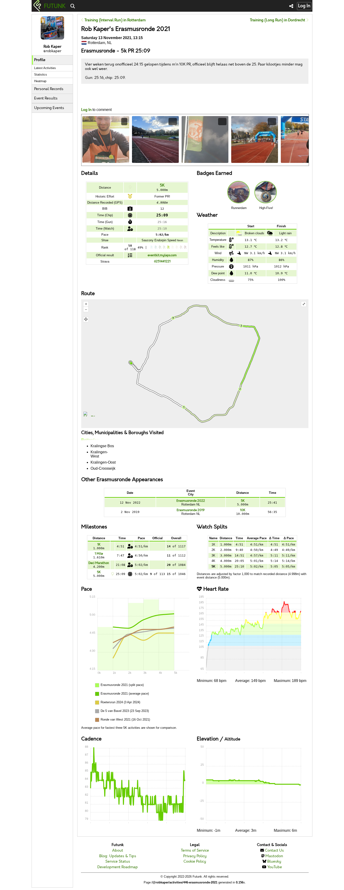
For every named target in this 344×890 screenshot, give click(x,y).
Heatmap (40, 81)
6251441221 (162, 261)
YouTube (274, 867)
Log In (304, 6)
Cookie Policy (194, 861)
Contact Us (274, 850)
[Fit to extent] (85, 319)
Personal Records (48, 89)
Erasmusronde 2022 (190, 501)
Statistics (40, 74)
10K (242, 510)
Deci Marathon (98, 563)
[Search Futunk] (73, 6)
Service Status (117, 861)
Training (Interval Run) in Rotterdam (115, 20)
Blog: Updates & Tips (117, 856)
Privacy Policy (195, 856)
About (117, 850)
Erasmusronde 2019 (191, 510)
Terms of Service (195, 850)
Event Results (46, 98)
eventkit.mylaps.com (162, 255)
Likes (88, 100)
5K (162, 185)
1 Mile (99, 554)
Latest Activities (45, 68)
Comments (98, 96)
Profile (39, 60)
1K (98, 544)
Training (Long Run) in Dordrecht (278, 20)
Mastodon (274, 856)
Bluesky (274, 861)
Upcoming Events (49, 108)
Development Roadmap (117, 867)
